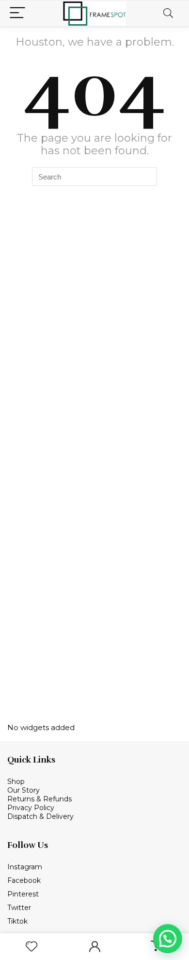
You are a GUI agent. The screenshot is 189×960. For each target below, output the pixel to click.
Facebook (24, 880)
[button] (167, 938)
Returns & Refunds (39, 799)
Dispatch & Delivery (40, 816)
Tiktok (17, 921)
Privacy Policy (30, 807)
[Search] (168, 13)
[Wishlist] (31, 947)
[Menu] (17, 13)
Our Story (23, 790)
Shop (17, 781)
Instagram (24, 866)
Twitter (19, 907)
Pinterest (23, 894)
